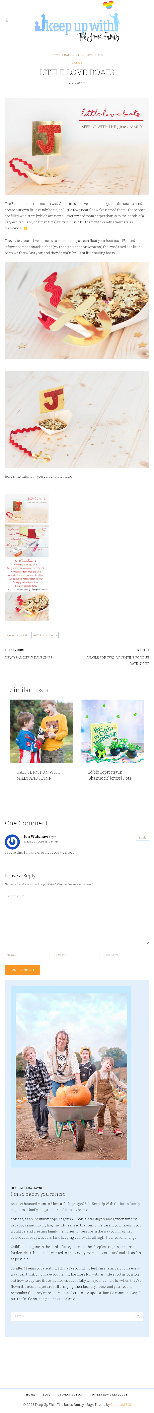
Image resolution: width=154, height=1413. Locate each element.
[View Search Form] (7, 21)
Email (62, 955)
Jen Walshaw (36, 836)
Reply (142, 837)
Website (112, 955)
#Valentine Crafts (45, 635)
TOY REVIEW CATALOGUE (109, 1394)
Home (30, 1394)
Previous (15, 748)
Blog (47, 1394)
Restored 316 (120, 1405)
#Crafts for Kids (17, 635)
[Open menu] (145, 21)
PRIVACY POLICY (70, 1394)
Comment (15, 896)
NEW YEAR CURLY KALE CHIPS (29, 654)
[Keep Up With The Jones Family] (77, 21)
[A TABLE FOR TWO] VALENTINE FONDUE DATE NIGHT (117, 657)
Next (139, 748)
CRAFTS (77, 62)
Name (12, 955)
